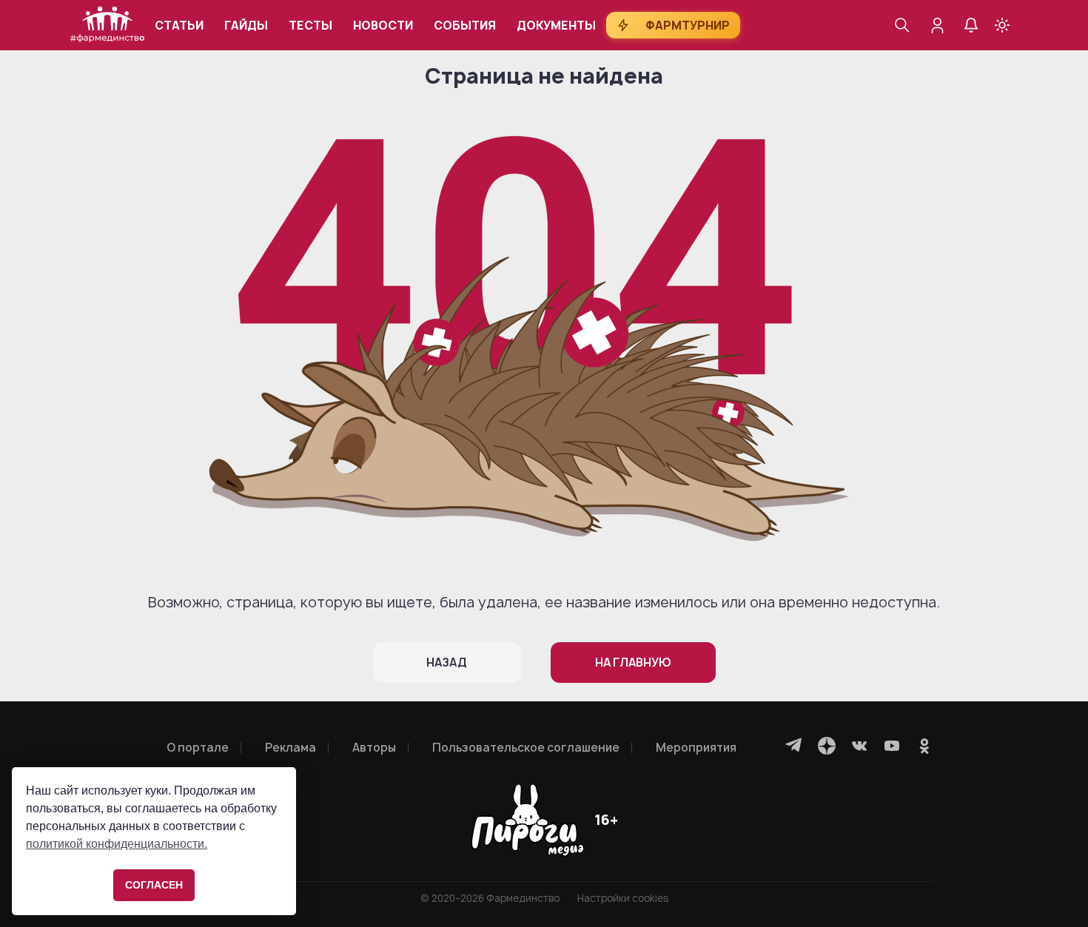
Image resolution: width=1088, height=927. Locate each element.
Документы (556, 25)
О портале (198, 747)
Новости (383, 25)
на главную (633, 662)
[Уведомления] (971, 25)
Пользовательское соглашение (525, 747)
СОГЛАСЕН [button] (154, 885)
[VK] (859, 746)
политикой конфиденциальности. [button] (116, 843)
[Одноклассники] (924, 746)
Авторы (374, 747)
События (465, 25)
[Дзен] (827, 746)
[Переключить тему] (1002, 25)
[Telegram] (794, 746)
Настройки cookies (622, 898)
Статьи (179, 25)
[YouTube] (892, 746)
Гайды (246, 25)
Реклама (290, 747)
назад (446, 662)
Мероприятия (696, 747)
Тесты (310, 25)
